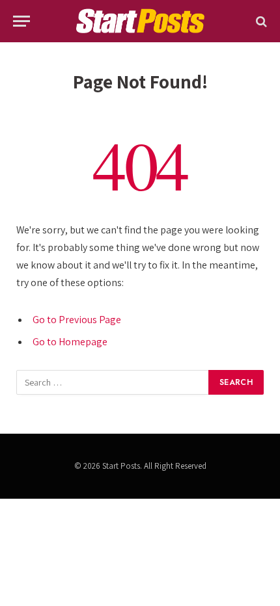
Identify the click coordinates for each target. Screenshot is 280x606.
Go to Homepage (70, 342)
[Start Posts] (140, 21)
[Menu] (21, 21)
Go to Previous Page (77, 319)
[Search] (260, 21)
